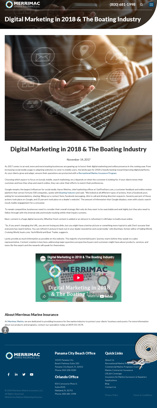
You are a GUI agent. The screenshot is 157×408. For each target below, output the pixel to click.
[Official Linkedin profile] (16, 374)
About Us (109, 360)
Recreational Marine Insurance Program (97, 173)
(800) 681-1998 (122, 4)
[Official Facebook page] (9, 374)
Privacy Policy (111, 395)
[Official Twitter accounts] (24, 374)
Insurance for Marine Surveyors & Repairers (126, 377)
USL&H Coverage (113, 373)
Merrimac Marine (16, 321)
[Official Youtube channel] (32, 374)
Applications (111, 380)
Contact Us (110, 387)
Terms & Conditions (142, 395)
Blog (107, 383)
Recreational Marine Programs (119, 363)
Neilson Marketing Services (29, 397)
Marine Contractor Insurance (119, 370)
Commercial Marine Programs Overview (124, 366)
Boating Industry (67, 192)
